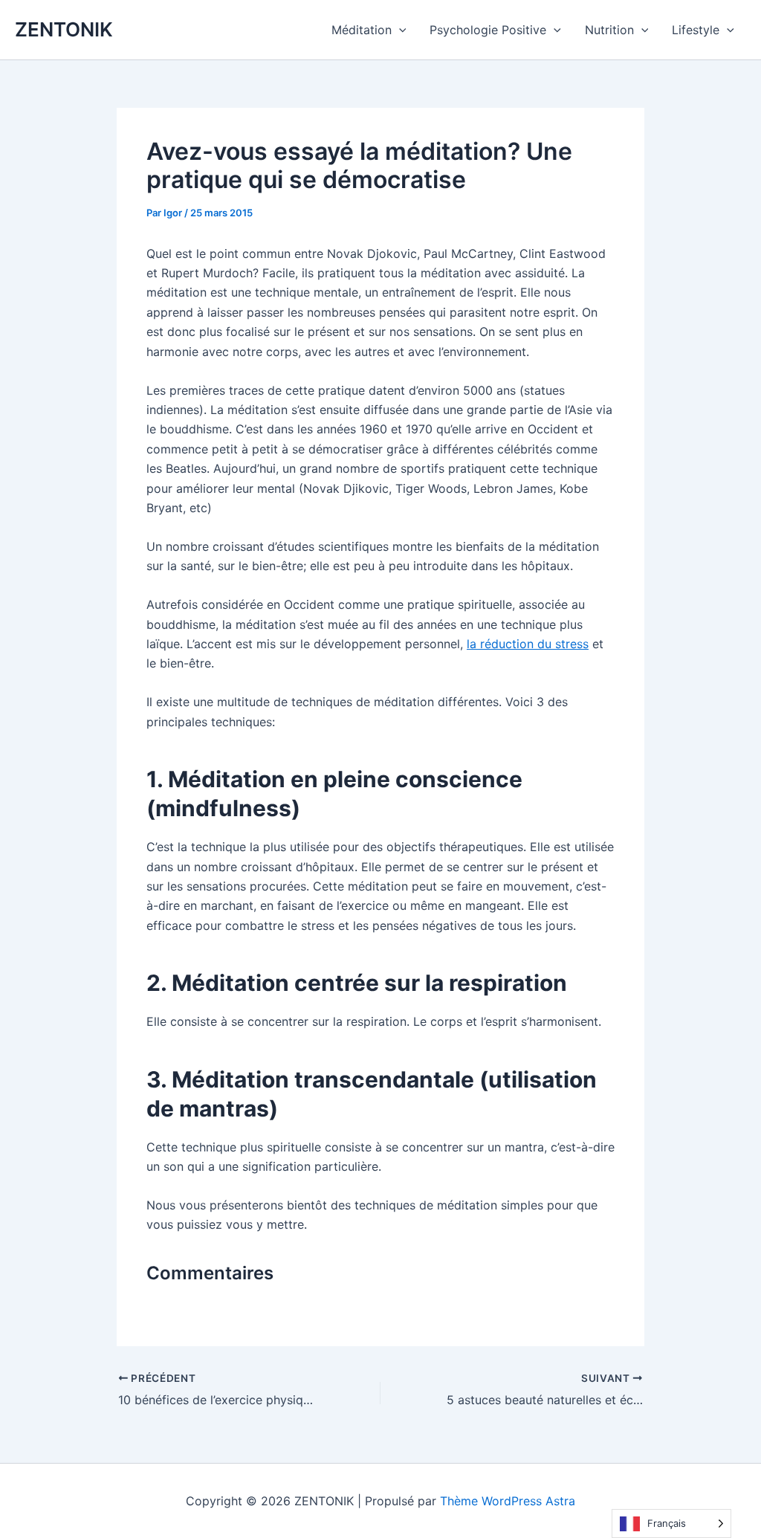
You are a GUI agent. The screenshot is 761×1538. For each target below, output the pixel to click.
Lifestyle (695, 29)
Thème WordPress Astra (507, 1500)
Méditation (361, 29)
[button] (399, 29)
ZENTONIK (64, 29)
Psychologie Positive (488, 29)
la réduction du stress (528, 643)
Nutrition (609, 29)
